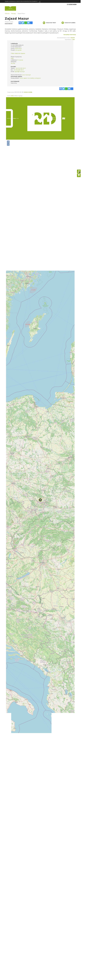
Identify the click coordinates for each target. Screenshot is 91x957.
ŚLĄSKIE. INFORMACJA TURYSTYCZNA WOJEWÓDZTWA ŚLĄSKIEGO (21, 1)
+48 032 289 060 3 (20, 68)
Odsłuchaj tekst (51, 22)
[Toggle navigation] (39, 1)
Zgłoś (73, 37)
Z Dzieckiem (72, 4)
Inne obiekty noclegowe (34, 78)
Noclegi (13, 63)
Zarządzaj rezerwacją (70, 34)
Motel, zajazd (23, 78)
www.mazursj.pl (26, 75)
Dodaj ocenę (28, 92)
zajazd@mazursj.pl (19, 71)
